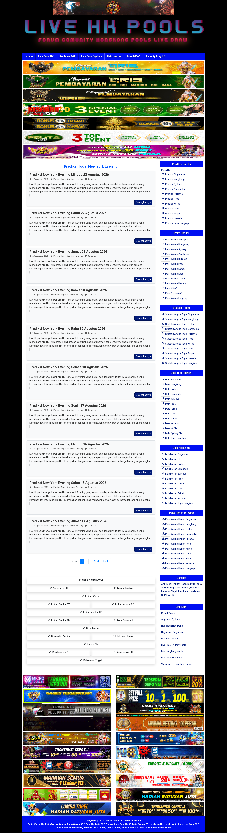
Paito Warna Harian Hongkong (180, 524)
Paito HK (165, 170)
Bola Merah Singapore (176, 454)
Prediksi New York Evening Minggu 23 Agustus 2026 (69, 175)
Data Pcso (170, 404)
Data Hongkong (173, 384)
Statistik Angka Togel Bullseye (181, 334)
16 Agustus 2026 (40, 410)
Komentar (92, 179)
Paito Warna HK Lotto (94, 827)
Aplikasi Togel (168, 587)
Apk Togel (166, 584)
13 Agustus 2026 (40, 525)
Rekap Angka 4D (60, 620)
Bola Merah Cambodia (176, 469)
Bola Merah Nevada (175, 498)
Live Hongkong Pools (172, 651)
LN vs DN (92, 644)
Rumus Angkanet (170, 638)
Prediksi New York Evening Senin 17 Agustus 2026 (67, 406)
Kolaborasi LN (124, 652)
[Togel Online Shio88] (160, 795)
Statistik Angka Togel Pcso (179, 338)
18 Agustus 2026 (40, 333)
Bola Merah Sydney (175, 464)
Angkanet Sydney (170, 619)
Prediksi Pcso (172, 198)
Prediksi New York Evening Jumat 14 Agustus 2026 (68, 521)
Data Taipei (171, 418)
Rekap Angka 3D (124, 604)
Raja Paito (183, 591)
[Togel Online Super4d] (113, 95)
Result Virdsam (169, 613)
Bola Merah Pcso (174, 478)
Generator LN (60, 588)
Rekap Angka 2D (92, 612)
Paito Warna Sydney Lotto (69, 827)
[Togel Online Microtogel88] (67, 682)
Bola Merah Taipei (174, 493)
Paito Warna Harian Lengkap (180, 568)
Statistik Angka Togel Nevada (180, 358)
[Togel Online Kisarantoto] (113, 124)
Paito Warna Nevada (175, 283)
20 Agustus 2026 (40, 256)
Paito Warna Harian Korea (178, 548)
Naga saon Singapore (172, 632)
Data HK (90, 824)
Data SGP (100, 824)
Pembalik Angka (60, 636)
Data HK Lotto (113, 827)
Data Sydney (171, 389)
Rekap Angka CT (60, 604)
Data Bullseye (172, 399)
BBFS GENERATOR (92, 580)
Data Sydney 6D (173, 433)
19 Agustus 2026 (40, 294)
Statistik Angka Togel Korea (179, 343)
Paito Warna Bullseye (176, 259)
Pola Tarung (183, 587)
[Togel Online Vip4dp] (160, 710)
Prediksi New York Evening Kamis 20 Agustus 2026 (68, 290)
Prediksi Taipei (172, 213)
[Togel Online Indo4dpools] (67, 809)
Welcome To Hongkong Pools (176, 664)
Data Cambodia (173, 394)
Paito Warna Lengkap (176, 298)
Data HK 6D (171, 428)
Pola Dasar (92, 628)
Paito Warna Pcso (174, 264)
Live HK (170, 595)
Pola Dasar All (124, 620)
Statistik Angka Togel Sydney (180, 324)
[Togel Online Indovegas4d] (160, 809)
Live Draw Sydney (91, 56)
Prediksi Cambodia (175, 189)
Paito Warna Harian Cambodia (181, 534)
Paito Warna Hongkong (177, 244)
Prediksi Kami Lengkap (177, 223)
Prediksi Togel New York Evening (91, 166)
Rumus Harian (124, 588)
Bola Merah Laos (174, 488)
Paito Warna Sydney (175, 249)
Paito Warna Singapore (177, 239)
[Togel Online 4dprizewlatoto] (67, 780)
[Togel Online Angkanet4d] (160, 766)
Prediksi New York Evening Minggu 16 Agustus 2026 (69, 444)
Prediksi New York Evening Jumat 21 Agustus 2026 (68, 252)
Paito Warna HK (36, 824)
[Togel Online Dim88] (113, 81)
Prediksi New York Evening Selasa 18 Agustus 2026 (68, 367)
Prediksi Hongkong (175, 179)
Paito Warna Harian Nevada (179, 563)
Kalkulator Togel (92, 660)
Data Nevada (172, 423)
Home (29, 56)
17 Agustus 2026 (40, 371)
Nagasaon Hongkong (172, 625)
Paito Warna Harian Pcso (178, 543)
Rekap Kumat (92, 596)
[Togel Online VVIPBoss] (113, 67)
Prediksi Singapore (175, 174)
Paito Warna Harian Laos (178, 553)
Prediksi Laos (172, 208)
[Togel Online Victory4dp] (67, 696)
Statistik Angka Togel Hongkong (182, 319)
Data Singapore (173, 379)
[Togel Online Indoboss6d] (160, 682)
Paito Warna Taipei (175, 278)
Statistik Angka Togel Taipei (179, 353)
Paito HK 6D (133, 56)
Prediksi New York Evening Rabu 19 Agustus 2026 (67, 329)
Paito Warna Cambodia (177, 254)
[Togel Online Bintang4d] (67, 752)
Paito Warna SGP (76, 824)
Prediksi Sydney (173, 184)
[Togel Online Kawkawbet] (67, 710)
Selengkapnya (143, 202)
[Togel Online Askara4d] (67, 738)
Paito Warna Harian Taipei (178, 558)
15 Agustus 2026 (40, 449)
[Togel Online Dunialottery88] (160, 724)
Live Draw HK (45, 56)
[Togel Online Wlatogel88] (67, 766)
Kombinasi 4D (60, 652)
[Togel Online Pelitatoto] (113, 138)
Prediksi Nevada (173, 218)
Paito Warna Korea (175, 268)
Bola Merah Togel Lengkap (179, 503)
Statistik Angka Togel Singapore (182, 314)
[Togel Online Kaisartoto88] (67, 795)
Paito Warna (114, 56)
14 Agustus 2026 (40, 487)
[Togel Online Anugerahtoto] (160, 738)
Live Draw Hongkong (171, 657)
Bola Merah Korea (174, 483)
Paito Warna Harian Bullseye (180, 539)
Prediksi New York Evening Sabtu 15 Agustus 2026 (67, 483)
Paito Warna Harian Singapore (181, 519)
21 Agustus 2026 (40, 217)
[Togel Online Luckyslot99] (160, 696)
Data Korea (171, 408)
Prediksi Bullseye (174, 194)
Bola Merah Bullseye (175, 473)
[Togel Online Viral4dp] (113, 152)
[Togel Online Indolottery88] (160, 752)
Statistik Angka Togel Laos (179, 348)
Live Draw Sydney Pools (173, 645)
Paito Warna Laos (174, 273)
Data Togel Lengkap (175, 438)
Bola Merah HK (172, 459)
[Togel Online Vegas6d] (67, 724)
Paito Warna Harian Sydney (179, 529)
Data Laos (170, 413)
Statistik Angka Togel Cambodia (182, 329)
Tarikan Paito (179, 584)
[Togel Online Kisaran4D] (113, 109)
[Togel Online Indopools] (160, 780)
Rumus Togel (194, 584)
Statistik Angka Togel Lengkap (181, 363)
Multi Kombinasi (124, 636)
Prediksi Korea (172, 203)
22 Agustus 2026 (40, 179)
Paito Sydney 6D (155, 56)
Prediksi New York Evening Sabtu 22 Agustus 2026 (67, 213)
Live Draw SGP (67, 56)
